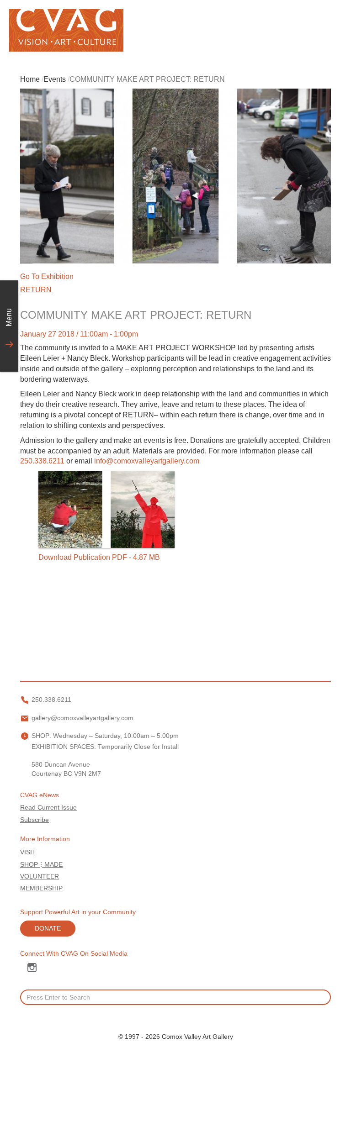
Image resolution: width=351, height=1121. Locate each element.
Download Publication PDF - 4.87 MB (99, 557)
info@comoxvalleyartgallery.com (146, 461)
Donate (48, 928)
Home (30, 79)
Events (54, 79)
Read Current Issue (48, 807)
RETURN (36, 290)
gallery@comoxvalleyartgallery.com (82, 718)
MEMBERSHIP (41, 888)
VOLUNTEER (39, 876)
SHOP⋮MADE (41, 864)
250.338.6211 (42, 461)
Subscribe (34, 819)
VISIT (28, 852)
